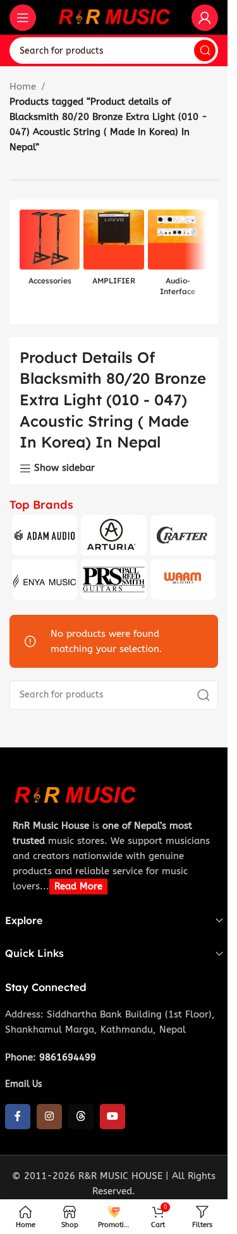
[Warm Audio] (183, 579)
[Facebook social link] (17, 1116)
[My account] (204, 17)
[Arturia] (113, 535)
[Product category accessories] (50, 251)
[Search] (205, 50)
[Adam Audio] (44, 535)
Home (22, 86)
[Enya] (44, 579)
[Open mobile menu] (22, 17)
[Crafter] (183, 535)
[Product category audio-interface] (178, 257)
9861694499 (67, 1057)
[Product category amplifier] (113, 251)
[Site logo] (114, 16)
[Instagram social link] (49, 1116)
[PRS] (113, 579)
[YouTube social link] (112, 1116)
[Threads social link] (81, 1116)
